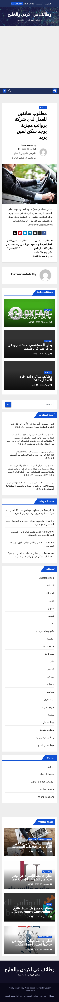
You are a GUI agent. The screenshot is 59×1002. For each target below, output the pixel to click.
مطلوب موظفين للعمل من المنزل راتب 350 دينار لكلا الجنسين (17, 244)
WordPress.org (46, 797)
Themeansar (30, 990)
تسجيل (50, 766)
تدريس (51, 600)
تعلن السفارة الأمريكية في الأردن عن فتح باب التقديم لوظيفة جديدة (33, 846)
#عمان (16, 153)
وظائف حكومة (47, 730)
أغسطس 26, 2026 (42, 852)
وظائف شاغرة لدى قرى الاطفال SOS (35, 378)
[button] (9, 90)
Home (51, 996)
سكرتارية (49, 654)
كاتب (30, 322)
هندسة (51, 715)
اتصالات (50, 585)
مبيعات (50, 677)
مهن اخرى (43, 107)
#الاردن (24, 153)
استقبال (50, 593)
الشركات (43, 996)
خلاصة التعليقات (46, 789)
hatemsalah (27, 145)
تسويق (51, 608)
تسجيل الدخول (47, 774)
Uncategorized (46, 578)
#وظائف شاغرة (19, 158)
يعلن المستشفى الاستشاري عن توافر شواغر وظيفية (30, 347)
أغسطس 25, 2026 (42, 884)
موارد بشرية (48, 707)
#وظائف (32, 158)
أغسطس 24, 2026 (42, 917)
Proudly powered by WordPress (21, 988)
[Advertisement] (29, 56)
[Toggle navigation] (31, 91)
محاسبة (50, 692)
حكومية (50, 638)
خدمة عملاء (48, 646)
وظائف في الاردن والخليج (29, 14)
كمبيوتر (50, 669)
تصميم (51, 616)
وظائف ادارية (47, 722)
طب (52, 661)
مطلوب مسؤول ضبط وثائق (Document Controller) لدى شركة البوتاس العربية (32, 911)
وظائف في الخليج (45, 745)
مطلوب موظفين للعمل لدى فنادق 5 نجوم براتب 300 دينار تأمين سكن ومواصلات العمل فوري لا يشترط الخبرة (42, 248)
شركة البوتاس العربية (13, 996)
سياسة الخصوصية (31, 996)
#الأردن (32, 153)
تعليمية (50, 623)
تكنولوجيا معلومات (45, 631)
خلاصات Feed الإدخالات (42, 782)
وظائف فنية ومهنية (45, 737)
